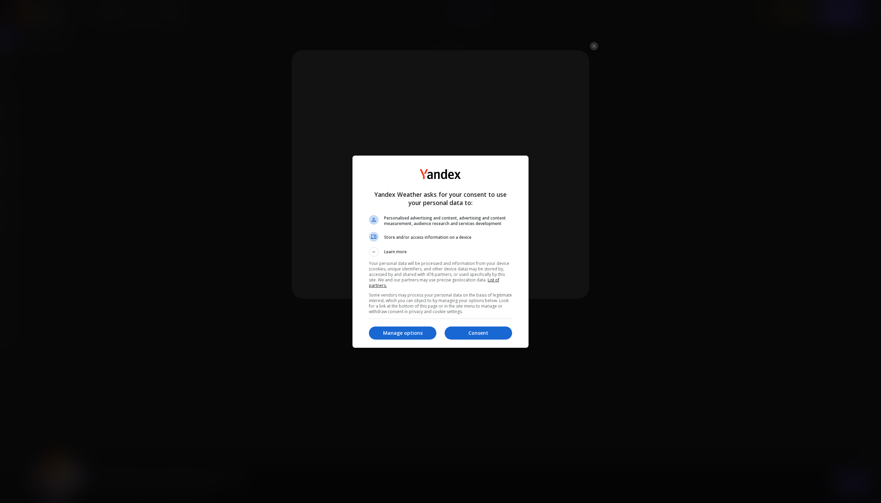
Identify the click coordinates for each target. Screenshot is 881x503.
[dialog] (440, 252)
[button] (440, 252)
